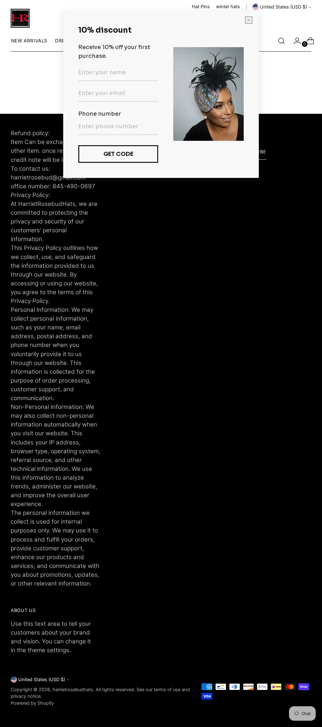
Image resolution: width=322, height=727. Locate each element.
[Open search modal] (281, 41)
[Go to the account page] (294, 41)
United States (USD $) (283, 7)
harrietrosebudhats (73, 689)
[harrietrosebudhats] (20, 18)
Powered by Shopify (32, 703)
